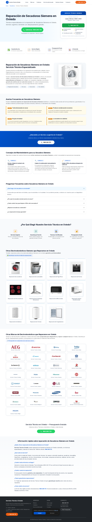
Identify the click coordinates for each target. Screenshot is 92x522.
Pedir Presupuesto (66, 509)
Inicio (26, 2)
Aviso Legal (49, 503)
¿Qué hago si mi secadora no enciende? (18, 188)
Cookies (49, 507)
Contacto (68, 2)
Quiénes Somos (59, 2)
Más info (56, 510)
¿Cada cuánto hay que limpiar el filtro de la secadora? (22, 203)
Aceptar (40, 513)
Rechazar (52, 513)
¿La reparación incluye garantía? (16, 212)
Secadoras (12, 5)
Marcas (32, 2)
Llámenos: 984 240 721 (33, 30)
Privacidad (49, 505)
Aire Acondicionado (48, 2)
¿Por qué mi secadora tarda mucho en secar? (20, 199)
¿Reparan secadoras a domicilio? (16, 207)
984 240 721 (81, 2)
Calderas (39, 2)
